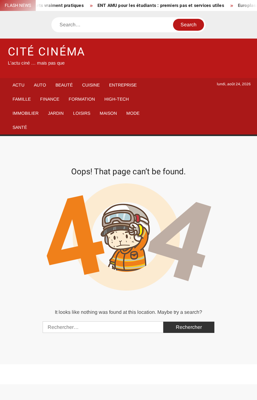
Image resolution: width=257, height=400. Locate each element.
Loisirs (81, 113)
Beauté (64, 84)
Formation (82, 99)
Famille (22, 99)
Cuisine (91, 84)
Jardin (56, 113)
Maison (108, 113)
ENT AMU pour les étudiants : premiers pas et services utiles (157, 5)
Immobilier (26, 113)
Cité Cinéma (47, 52)
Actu (18, 84)
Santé (20, 127)
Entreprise (123, 84)
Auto (40, 84)
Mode (132, 113)
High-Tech (116, 99)
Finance (49, 99)
